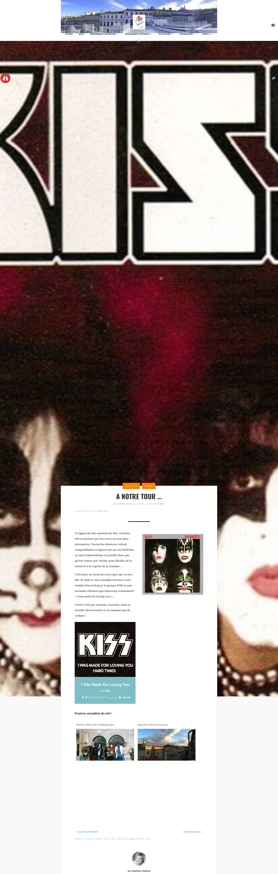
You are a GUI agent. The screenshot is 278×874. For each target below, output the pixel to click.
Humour (106, 838)
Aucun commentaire (155, 503)
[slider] (126, 697)
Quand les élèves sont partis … (154, 724)
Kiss (113, 838)
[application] (105, 697)
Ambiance (79, 838)
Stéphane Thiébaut (125, 503)
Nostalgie (130, 838)
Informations (186, 34)
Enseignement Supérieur (137, 34)
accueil (69, 34)
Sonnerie (140, 838)
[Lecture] (83, 697)
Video (148, 838)
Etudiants (89, 838)
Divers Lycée (131, 486)
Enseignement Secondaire (103, 34)
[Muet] (120, 697)
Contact (206, 34)
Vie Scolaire (165, 34)
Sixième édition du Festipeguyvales (95, 724)
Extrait (98, 838)
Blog (81, 34)
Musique (149, 486)
